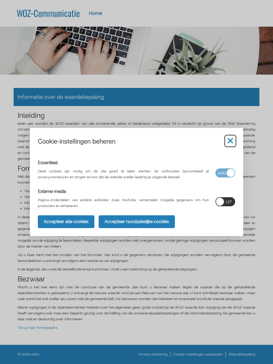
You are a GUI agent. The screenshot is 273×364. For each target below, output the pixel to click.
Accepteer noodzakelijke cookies (137, 221)
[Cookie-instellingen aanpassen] (230, 141)
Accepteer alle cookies (66, 221)
